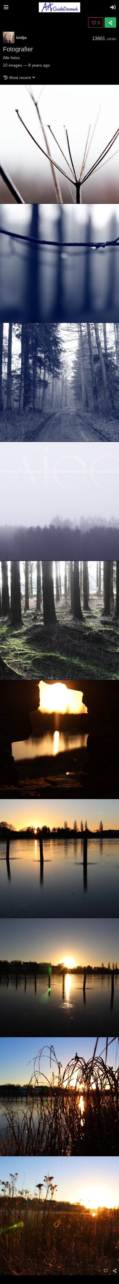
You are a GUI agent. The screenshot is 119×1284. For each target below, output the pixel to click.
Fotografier (18, 49)
